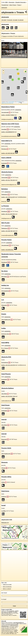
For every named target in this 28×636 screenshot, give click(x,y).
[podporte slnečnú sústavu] (14, 57)
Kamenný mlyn (5, 333)
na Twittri (15, 612)
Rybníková (5, 211)
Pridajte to (11, 632)
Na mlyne (4, 271)
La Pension (5, 206)
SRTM (15, 631)
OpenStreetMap (11, 101)
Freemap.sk (19, 101)
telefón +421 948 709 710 (7, 231)
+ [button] (3, 71)
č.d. (3, 511)
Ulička (3, 482)
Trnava (19, 5)
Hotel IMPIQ (5, 342)
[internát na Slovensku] (3, 265)
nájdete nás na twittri (7, 584)
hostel (3, 505)
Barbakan (4, 189)
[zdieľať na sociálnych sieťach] (26, 12)
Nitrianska (5, 305)
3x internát (20, 20)
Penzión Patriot (6, 240)
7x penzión (9, 20)
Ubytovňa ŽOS (6, 357)
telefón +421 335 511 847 (7, 197)
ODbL (17, 623)
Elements (4, 462)
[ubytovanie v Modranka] (14, 538)
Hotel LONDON (6, 157)
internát (3, 419)
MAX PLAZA (5, 223)
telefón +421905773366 (7, 115)
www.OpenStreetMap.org (18, 622)
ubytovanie (4, 7)
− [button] (3, 73)
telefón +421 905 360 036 (7, 153)
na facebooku (11, 610)
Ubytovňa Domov (7, 172)
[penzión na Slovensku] (20, 118)
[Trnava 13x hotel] (3, 27)
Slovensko (11, 2)
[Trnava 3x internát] (16, 27)
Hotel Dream (5, 405)
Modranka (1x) (5, 522)
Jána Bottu (4, 393)
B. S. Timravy (5, 348)
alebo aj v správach (7, 588)
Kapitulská (4, 163)
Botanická (5, 439)
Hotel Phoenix (6, 374)
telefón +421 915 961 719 (7, 396)
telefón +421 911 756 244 (7, 180)
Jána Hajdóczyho (6, 319)
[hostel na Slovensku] (19, 183)
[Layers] (25, 71)
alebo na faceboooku (7, 586)
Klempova (4, 149)
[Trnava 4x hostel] (12, 27)
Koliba (3, 328)
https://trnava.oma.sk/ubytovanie (7, 102)
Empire (3, 314)
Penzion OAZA (6, 448)
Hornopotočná (5, 291)
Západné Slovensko (20, 2)
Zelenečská (5, 177)
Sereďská (4, 129)
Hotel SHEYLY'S (6, 140)
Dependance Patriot (8, 107)
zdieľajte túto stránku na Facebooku (9, 611)
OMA (6, 2)
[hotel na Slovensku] (17, 152)
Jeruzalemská (5, 112)
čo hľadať (3, 599)
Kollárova (4, 496)
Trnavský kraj (4, 5)
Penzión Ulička (6, 477)
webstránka (18, 109)
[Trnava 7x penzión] (8, 27)
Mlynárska (5, 276)
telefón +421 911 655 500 (7, 214)
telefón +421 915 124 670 (7, 365)
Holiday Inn (5, 285)
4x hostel (15, 20)
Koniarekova (5, 362)
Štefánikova (5, 194)
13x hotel (3, 20)
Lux (2, 299)
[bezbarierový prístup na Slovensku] (8, 166)
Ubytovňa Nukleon (7, 388)
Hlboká (4, 468)
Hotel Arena (5, 491)
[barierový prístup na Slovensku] (16, 118)
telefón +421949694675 (7, 132)
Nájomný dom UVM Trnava (10, 124)
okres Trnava (12, 5)
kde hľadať (4, 592)
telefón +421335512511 (7, 249)
